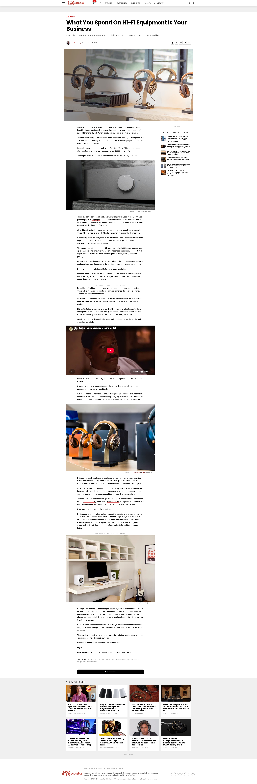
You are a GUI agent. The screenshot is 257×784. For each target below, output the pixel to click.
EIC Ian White (82, 309)
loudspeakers (129, 494)
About (86, 768)
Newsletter (114, 768)
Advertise (107, 768)
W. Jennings (77, 43)
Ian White (124, 148)
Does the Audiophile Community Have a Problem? (111, 652)
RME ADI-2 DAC (113, 501)
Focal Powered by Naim (139, 472)
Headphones (135, 3)
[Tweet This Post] (176, 43)
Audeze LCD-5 (89, 501)
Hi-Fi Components (113, 659)
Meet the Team (98, 768)
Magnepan (96, 220)
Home (90, 659)
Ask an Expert (159, 3)
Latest (96, 659)
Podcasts (147, 3)
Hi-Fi (99, 3)
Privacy (121, 768)
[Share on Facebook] (172, 43)
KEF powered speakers (103, 609)
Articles (102, 659)
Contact (91, 768)
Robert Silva (135, 747)
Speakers (108, 3)
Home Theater (121, 3)
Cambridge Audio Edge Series (121, 217)
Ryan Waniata (72, 713)
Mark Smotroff (104, 747)
